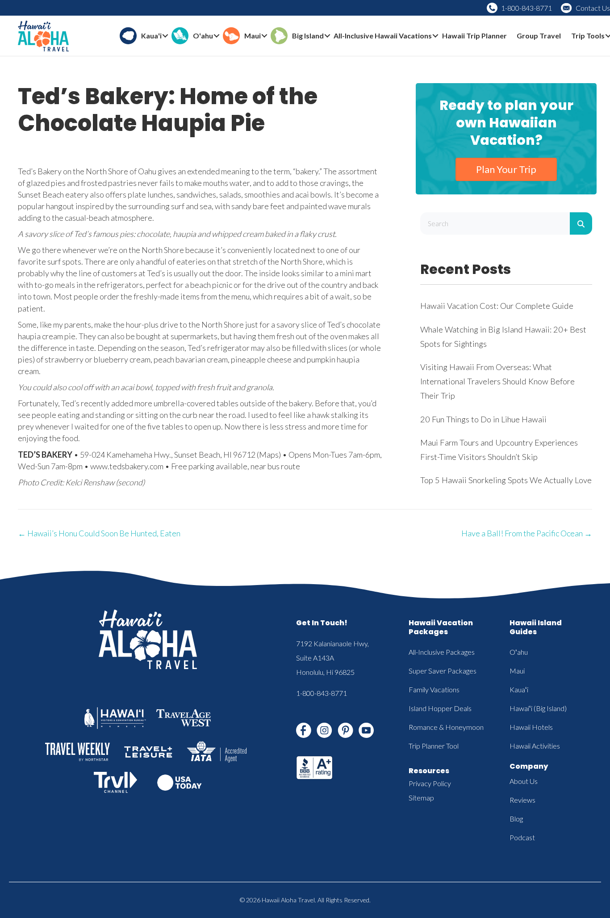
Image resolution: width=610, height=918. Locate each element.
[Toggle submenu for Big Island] (327, 36)
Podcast (522, 837)
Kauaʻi (519, 689)
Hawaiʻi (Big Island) (538, 708)
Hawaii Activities (535, 745)
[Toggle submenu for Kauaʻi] (165, 36)
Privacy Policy (430, 783)
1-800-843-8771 (526, 8)
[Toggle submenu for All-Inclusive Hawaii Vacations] (435, 36)
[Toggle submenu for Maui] (264, 36)
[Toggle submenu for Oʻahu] (216, 36)
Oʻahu (519, 652)
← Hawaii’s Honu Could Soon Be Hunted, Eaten (99, 533)
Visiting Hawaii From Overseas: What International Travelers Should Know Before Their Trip (497, 381)
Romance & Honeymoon (446, 727)
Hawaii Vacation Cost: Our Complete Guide (496, 306)
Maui (517, 670)
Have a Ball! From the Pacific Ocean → (526, 533)
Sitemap (421, 797)
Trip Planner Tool (434, 745)
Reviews (522, 800)
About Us (524, 781)
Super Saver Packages (442, 670)
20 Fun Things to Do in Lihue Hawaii (483, 419)
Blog (516, 818)
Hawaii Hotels (531, 727)
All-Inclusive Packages (442, 652)
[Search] (581, 223)
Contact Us (593, 8)
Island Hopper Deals (440, 708)
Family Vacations (434, 689)
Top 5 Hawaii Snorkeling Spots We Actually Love (506, 480)
